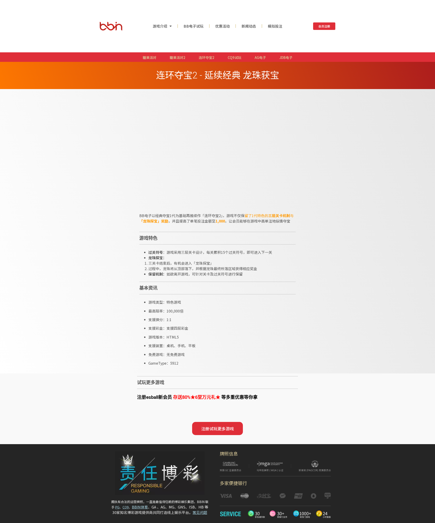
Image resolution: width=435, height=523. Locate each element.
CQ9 (126, 507)
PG (117, 507)
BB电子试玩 (193, 26)
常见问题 (200, 512)
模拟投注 (275, 26)
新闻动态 (249, 26)
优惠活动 (222, 26)
